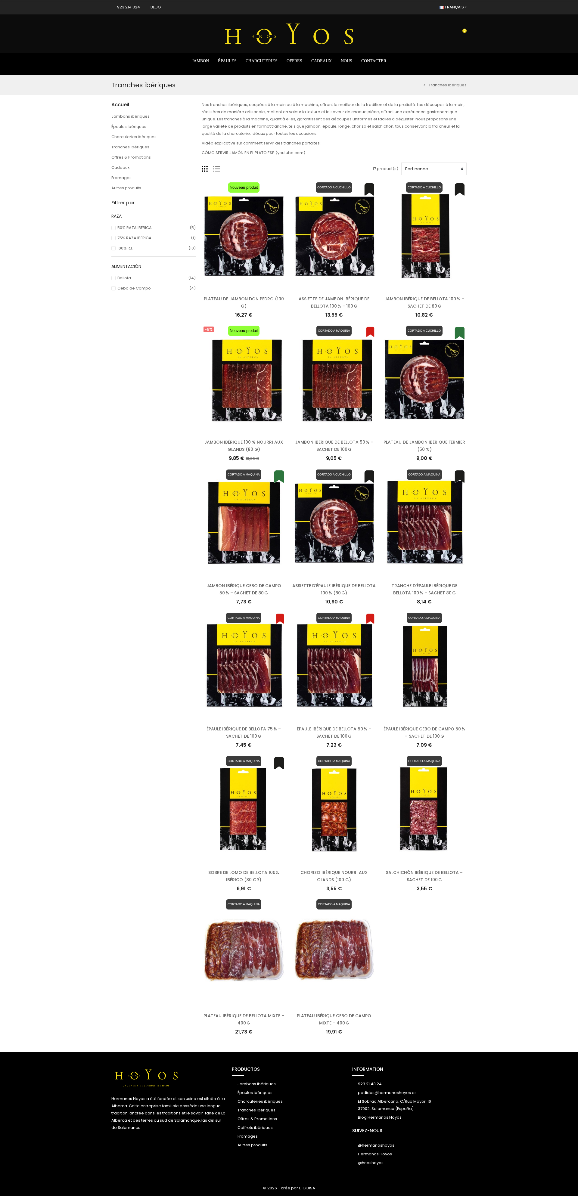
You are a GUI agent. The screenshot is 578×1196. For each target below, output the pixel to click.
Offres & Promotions (131, 157)
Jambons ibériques (130, 116)
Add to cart (243, 287)
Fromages (121, 178)
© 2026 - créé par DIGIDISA (289, 1188)
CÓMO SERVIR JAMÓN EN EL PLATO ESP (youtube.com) (253, 153)
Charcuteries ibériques (134, 137)
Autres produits (126, 188)
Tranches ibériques (130, 147)
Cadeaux (120, 167)
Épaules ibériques (128, 126)
